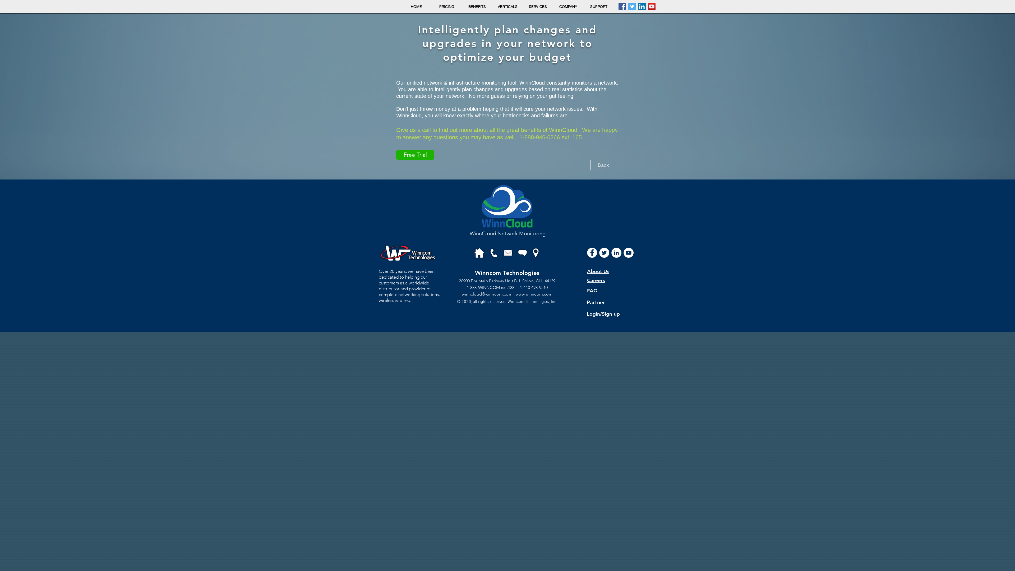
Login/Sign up (603, 314)
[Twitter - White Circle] (604, 253)
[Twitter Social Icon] (632, 6)
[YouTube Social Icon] (652, 6)
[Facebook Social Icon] (622, 6)
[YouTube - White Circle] (629, 253)
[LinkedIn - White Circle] (616, 253)
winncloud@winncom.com (487, 294)
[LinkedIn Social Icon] (642, 6)
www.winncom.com (534, 294)
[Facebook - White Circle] (592, 253)
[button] (447, 6)
